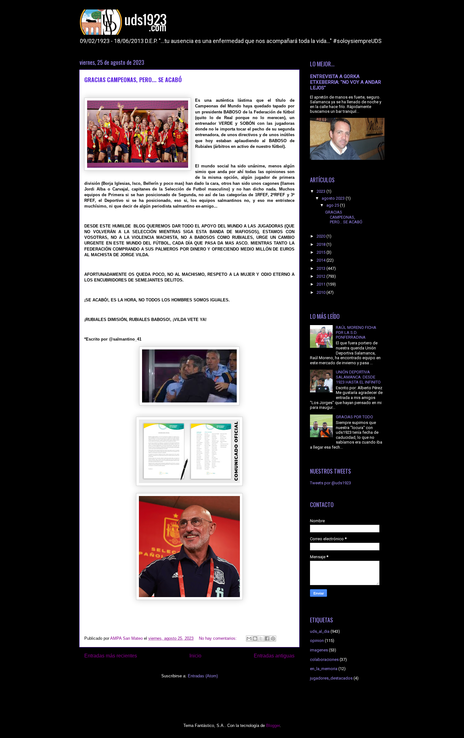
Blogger (273, 725)
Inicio (195, 655)
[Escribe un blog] (255, 638)
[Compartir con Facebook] (267, 638)
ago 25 (333, 205)
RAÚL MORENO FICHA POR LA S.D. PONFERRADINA (356, 332)
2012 (321, 276)
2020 (321, 236)
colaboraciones (324, 659)
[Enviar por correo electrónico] (249, 638)
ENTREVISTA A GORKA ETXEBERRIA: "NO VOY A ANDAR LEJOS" (345, 82)
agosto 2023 (334, 198)
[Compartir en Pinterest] (273, 638)
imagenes (319, 650)
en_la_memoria (323, 668)
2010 (321, 292)
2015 (321, 252)
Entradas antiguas (274, 655)
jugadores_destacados (331, 678)
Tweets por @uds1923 (330, 483)
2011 (321, 284)
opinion (317, 640)
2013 (321, 268)
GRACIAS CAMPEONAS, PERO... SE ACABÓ (133, 80)
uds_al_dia (320, 631)
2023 (321, 191)
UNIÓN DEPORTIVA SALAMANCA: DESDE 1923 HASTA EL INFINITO (358, 377)
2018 (321, 244)
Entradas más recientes (110, 655)
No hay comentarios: (218, 638)
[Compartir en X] (261, 638)
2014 (321, 260)
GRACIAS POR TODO (354, 416)
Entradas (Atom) (203, 676)
